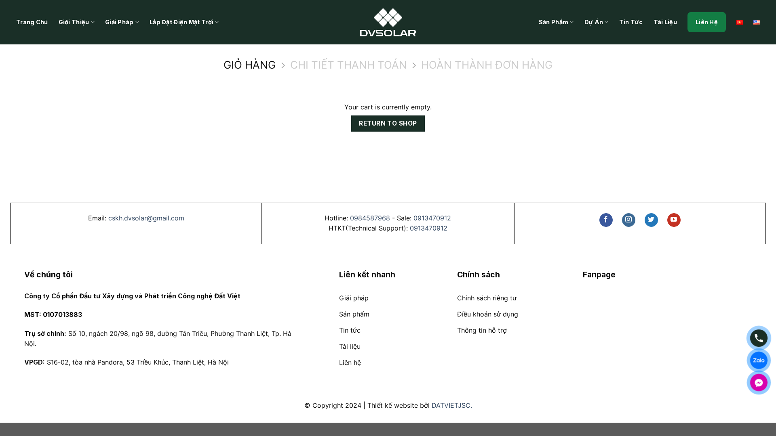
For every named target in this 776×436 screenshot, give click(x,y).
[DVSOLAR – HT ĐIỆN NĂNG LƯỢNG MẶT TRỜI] (388, 22)
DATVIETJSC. (452, 405)
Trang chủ (32, 22)
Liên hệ (707, 22)
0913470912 (432, 218)
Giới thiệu (74, 22)
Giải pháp (119, 22)
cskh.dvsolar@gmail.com (146, 218)
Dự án (593, 22)
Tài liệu (665, 22)
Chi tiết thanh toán (348, 65)
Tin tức (631, 22)
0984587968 (370, 218)
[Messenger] (759, 382)
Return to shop (388, 123)
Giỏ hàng (250, 65)
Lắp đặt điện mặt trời (181, 22)
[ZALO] (759, 360)
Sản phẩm (553, 22)
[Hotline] (759, 338)
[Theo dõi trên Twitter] (651, 220)
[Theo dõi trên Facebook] (606, 220)
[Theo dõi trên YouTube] (674, 220)
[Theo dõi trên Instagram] (628, 220)
